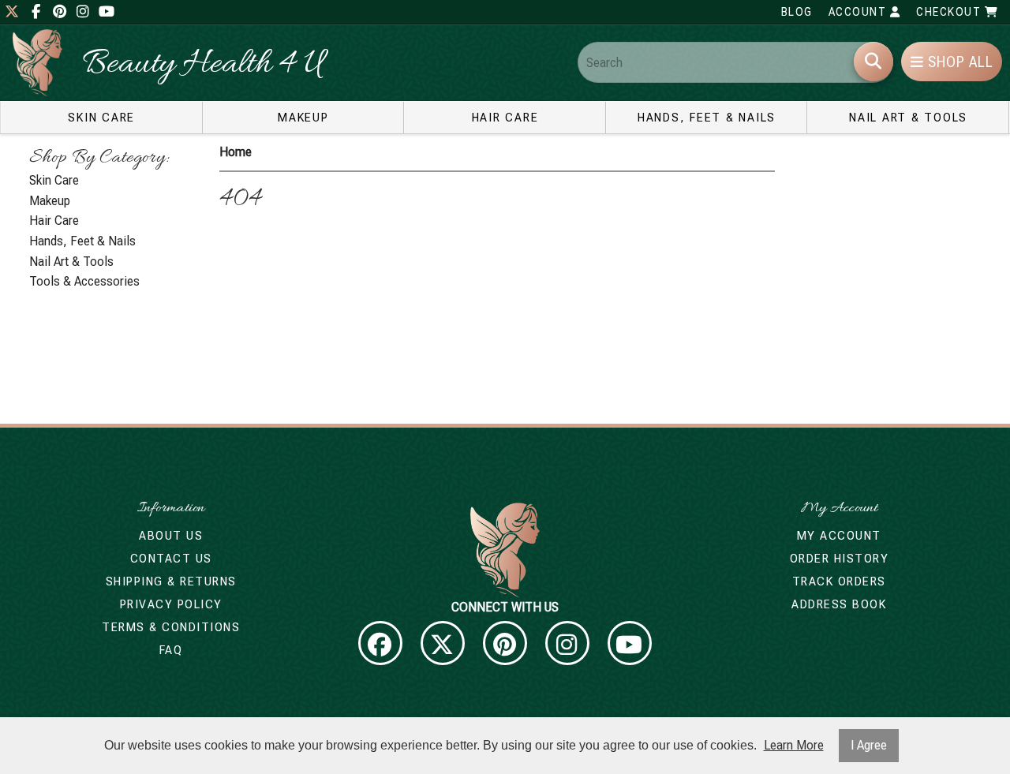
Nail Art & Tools (908, 117)
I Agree (869, 745)
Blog (797, 12)
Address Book (838, 604)
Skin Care (101, 117)
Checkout (950, 12)
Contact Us (171, 559)
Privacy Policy (171, 604)
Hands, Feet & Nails (707, 117)
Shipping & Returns (171, 581)
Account (859, 12)
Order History (839, 559)
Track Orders (839, 581)
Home (235, 151)
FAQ (171, 650)
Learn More (794, 745)
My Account (839, 536)
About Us (171, 536)
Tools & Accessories (84, 281)
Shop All (958, 62)
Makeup (303, 117)
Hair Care (505, 117)
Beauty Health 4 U (203, 65)
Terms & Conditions (171, 627)
